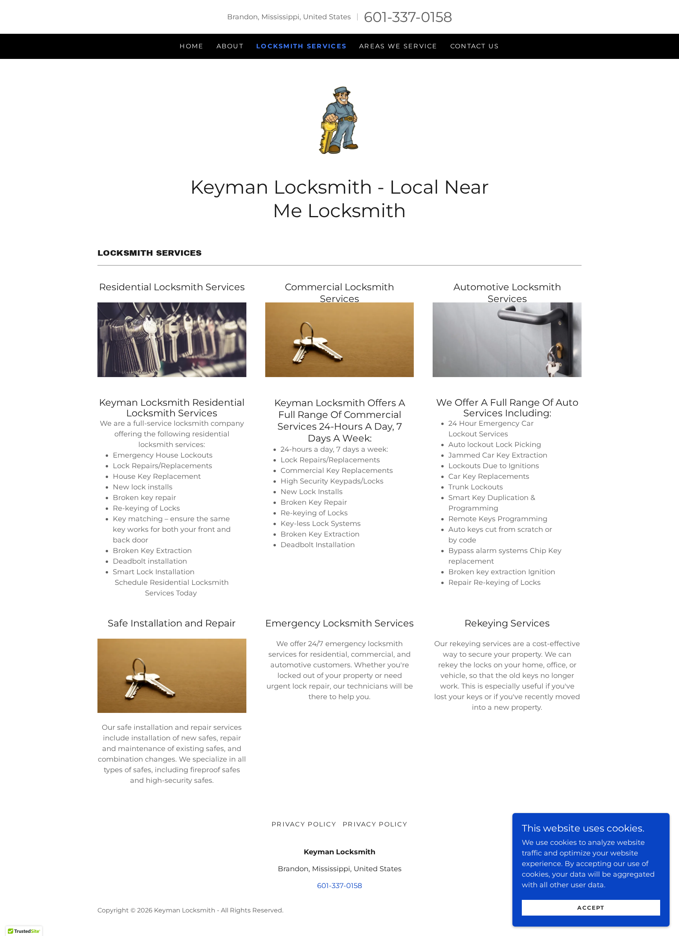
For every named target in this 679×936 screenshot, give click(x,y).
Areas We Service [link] (398, 46)
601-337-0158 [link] (408, 17)
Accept (591, 907)
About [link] (230, 46)
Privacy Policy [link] (304, 824)
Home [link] (192, 46)
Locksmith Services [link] (301, 46)
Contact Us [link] (474, 46)
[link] (340, 119)
